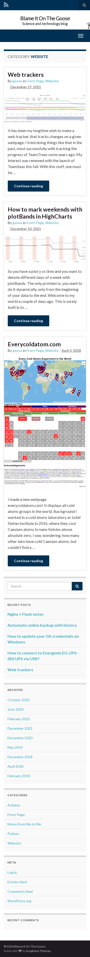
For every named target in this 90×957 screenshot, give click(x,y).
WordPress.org (19, 901)
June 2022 (16, 709)
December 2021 (20, 728)
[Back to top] (78, 945)
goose (17, 81)
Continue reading (28, 186)
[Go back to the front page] (45, 20)
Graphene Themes (38, 951)
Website (52, 81)
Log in (12, 872)
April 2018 (16, 766)
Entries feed (17, 882)
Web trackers (26, 74)
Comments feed (20, 891)
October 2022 (19, 700)
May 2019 (15, 747)
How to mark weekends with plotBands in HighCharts (45, 213)
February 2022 (19, 719)
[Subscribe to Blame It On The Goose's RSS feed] (6, 4)
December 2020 (20, 738)
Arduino (14, 805)
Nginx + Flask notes (26, 614)
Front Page (35, 81)
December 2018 (20, 757)
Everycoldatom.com (34, 344)
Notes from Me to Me (24, 824)
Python (13, 833)
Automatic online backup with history (42, 625)
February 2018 (19, 776)
